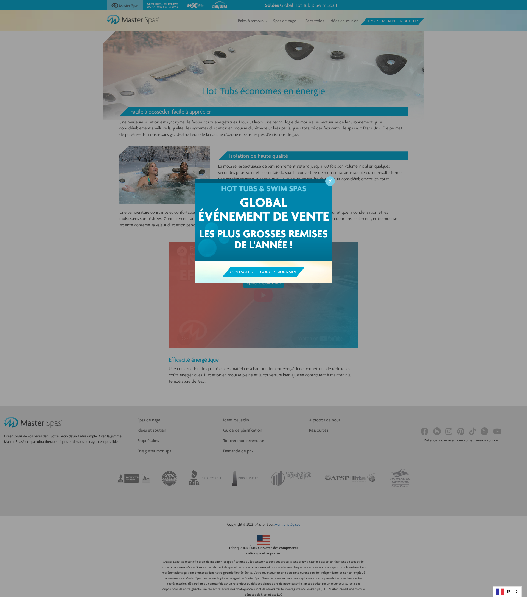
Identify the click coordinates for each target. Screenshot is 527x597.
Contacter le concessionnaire (263, 272)
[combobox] (507, 591)
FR (508, 591)
